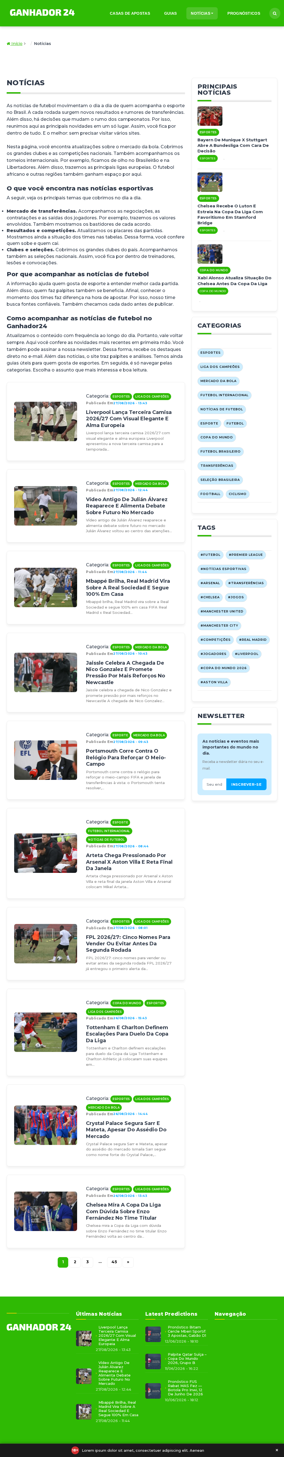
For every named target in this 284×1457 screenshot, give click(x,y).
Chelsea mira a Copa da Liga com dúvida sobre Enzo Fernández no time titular (123, 1211)
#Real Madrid (253, 640)
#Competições (216, 640)
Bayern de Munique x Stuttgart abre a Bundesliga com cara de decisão (233, 145)
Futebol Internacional (109, 831)
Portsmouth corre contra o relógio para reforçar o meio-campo (126, 757)
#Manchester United (222, 611)
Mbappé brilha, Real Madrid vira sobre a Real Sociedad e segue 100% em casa (128, 587)
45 (114, 1261)
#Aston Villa (214, 682)
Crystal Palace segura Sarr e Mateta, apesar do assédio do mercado (126, 1129)
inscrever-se (246, 784)
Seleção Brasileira (220, 480)
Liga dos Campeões (152, 396)
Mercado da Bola (151, 484)
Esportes (121, 396)
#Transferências (246, 583)
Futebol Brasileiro (221, 451)
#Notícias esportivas (224, 569)
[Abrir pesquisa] (274, 13)
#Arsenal (210, 583)
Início (16, 43)
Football (210, 494)
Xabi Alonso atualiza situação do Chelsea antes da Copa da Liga (234, 280)
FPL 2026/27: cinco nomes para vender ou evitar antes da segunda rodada (128, 943)
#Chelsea (210, 597)
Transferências (217, 466)
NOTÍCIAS (200, 13)
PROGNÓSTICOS (243, 13)
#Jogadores (214, 654)
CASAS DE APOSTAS (130, 13)
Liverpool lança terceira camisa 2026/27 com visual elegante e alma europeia (129, 418)
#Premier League (246, 555)
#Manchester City (219, 625)
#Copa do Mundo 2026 (224, 668)
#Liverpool (246, 654)
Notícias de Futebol (106, 839)
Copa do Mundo (127, 1003)
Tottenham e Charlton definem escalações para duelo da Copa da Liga (127, 1034)
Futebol (235, 423)
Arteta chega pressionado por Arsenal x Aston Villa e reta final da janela (129, 861)
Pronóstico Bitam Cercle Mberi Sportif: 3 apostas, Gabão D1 (187, 1331)
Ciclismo (238, 494)
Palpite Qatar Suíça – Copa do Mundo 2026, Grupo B (187, 1358)
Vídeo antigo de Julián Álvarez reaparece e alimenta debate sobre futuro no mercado (127, 506)
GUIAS (170, 13)
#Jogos (236, 597)
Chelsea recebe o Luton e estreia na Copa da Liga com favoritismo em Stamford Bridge (230, 214)
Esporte (120, 735)
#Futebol (210, 555)
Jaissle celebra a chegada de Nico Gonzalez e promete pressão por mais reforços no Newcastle (125, 672)
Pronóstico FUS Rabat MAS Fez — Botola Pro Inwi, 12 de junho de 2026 (185, 1388)
